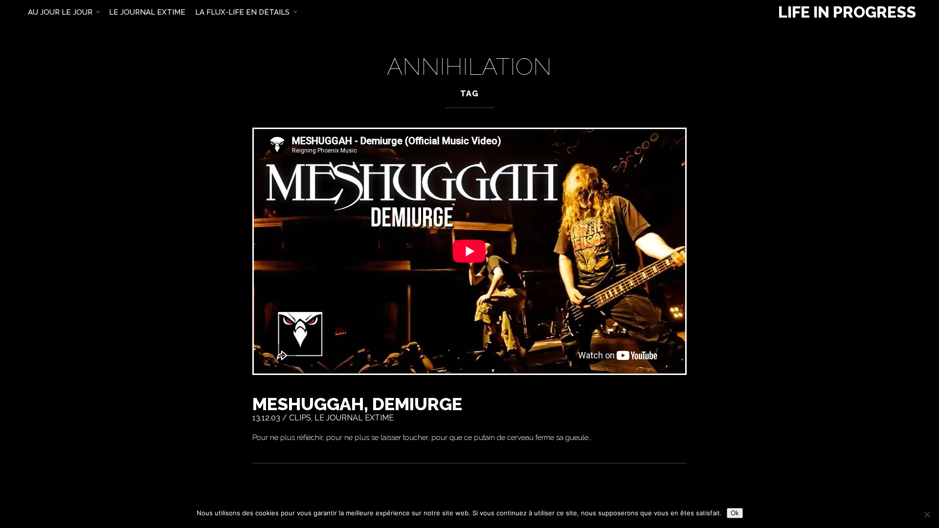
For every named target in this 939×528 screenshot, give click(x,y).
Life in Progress (847, 12)
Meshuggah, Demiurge (357, 404)
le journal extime (147, 12)
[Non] (927, 514)
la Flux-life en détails (242, 12)
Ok (735, 513)
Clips (300, 417)
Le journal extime (354, 417)
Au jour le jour (60, 12)
